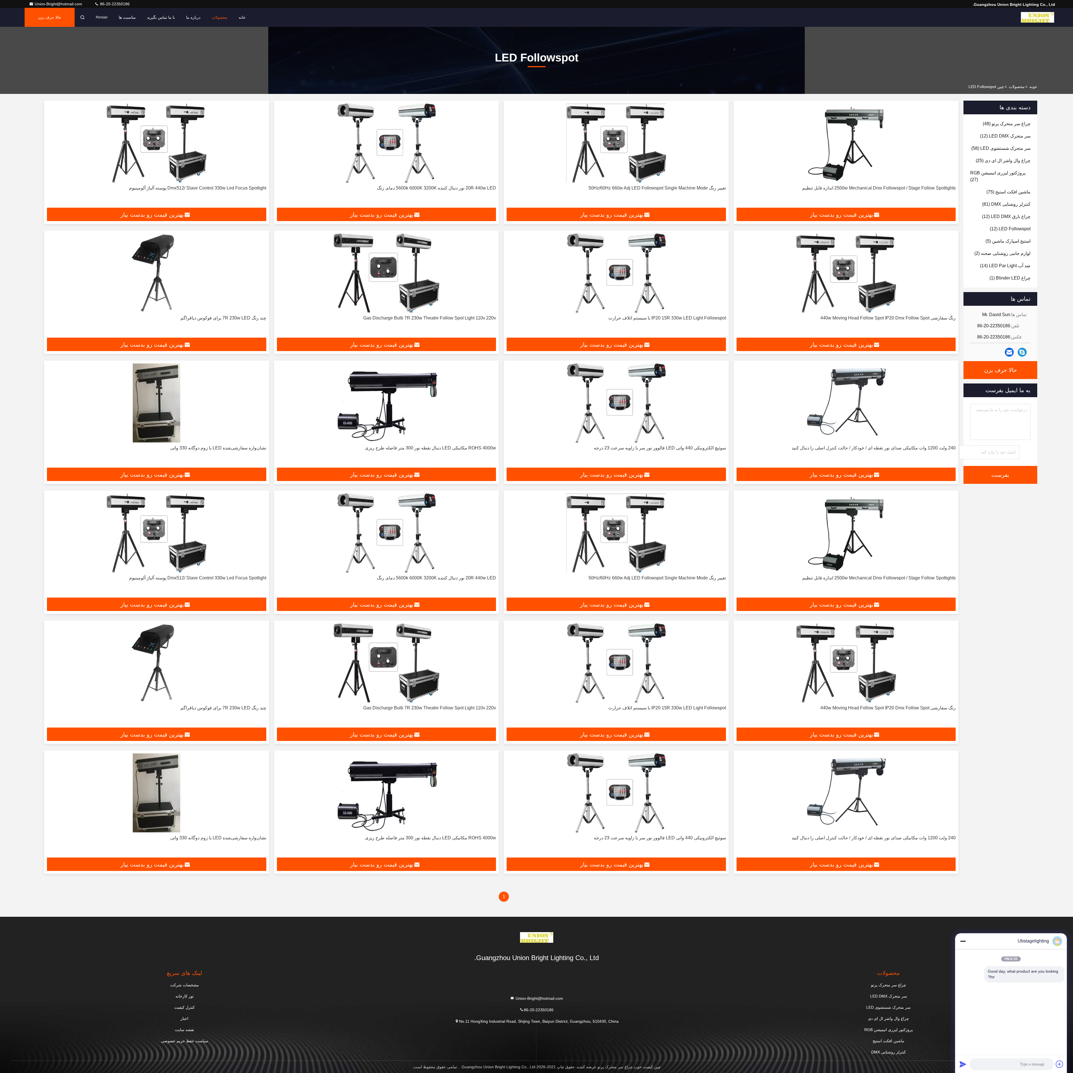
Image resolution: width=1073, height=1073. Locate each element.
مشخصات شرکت (184, 985)
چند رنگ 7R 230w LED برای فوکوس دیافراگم (223, 318)
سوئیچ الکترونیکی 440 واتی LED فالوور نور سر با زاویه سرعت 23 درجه (660, 448)
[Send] (962, 1064)
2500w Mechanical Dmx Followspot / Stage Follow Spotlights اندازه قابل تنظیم (879, 188)
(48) (1007, 123)
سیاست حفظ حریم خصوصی (184, 1041)
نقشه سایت (184, 1029)
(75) (1008, 192)
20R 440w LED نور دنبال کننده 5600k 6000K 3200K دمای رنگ (436, 188)
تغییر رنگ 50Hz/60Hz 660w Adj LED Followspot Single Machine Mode (657, 188)
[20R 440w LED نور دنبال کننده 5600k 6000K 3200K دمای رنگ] (386, 143)
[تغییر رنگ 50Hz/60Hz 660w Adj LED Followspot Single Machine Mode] (616, 143)
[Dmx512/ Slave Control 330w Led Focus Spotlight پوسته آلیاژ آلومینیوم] (156, 143)
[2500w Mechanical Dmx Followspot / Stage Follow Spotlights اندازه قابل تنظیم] (846, 143)
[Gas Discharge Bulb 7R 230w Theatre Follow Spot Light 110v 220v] (386, 272)
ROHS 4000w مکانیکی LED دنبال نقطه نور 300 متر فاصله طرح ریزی (430, 448)
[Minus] (963, 941)
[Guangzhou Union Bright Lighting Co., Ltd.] (1037, 17)
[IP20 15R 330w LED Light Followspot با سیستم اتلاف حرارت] (616, 272)
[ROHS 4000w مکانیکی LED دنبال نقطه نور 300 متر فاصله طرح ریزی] (386, 402)
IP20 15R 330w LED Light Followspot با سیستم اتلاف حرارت (667, 318)
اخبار (184, 1018)
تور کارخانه (184, 996)
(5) (1008, 241)
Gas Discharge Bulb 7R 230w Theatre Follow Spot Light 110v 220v (429, 318)
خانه (242, 17)
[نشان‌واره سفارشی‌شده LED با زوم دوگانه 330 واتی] (156, 402)
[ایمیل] (1009, 352)
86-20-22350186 (114, 4)
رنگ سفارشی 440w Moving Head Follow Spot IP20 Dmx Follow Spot (888, 318)
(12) (1005, 136)
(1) (1010, 278)
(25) (1003, 160)
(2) (1002, 253)
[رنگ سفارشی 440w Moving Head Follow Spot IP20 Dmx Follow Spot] (846, 272)
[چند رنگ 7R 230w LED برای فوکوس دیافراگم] (156, 272)
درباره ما (193, 17)
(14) (1005, 265)
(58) (1001, 148)
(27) (997, 176)
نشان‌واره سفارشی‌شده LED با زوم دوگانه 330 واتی (218, 448)
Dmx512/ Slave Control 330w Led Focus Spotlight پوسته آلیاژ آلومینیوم (197, 188)
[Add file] (1059, 1064)
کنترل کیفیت (184, 1007)
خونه (1033, 86)
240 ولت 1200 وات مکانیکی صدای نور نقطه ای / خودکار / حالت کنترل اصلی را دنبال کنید (874, 448)
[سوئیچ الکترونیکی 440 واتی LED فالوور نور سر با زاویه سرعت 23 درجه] (616, 402)
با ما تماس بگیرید (161, 17)
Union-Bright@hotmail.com (59, 4)
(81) (1006, 204)
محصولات (219, 17)
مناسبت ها (127, 17)
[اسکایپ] (1022, 352)
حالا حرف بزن (49, 17)
